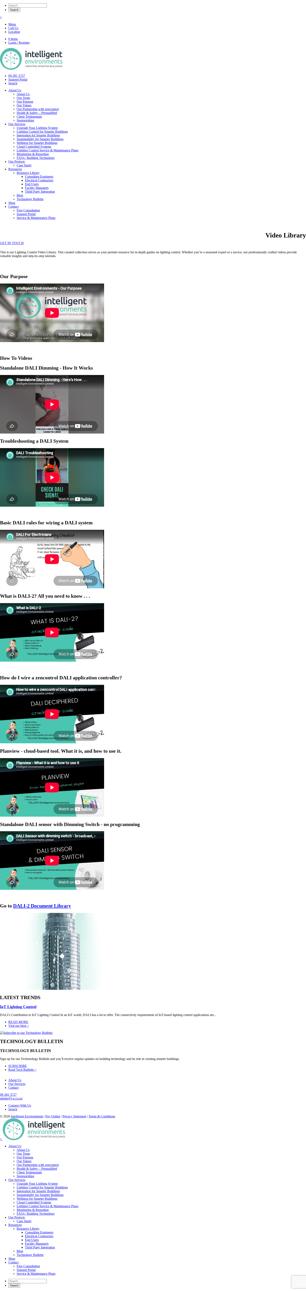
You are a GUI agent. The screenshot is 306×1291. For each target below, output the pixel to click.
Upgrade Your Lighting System (37, 128)
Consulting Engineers (39, 176)
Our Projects (16, 161)
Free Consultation (28, 210)
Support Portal (17, 79)
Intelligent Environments (27, 1116)
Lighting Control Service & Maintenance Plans (47, 150)
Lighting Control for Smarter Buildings (42, 131)
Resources (15, 169)
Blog (20, 195)
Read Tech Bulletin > (22, 1069)
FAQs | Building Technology (36, 158)
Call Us (13, 28)
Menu (12, 24)
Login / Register (19, 42)
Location (14, 32)
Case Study (24, 165)
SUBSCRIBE (17, 1066)
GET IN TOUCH (12, 243)
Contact (13, 206)
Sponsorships (25, 120)
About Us (14, 90)
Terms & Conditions (101, 1116)
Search (12, 83)
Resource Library (28, 173)
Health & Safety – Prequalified (37, 113)
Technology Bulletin (30, 199)
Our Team (23, 98)
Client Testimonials (29, 116)
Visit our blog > (18, 1025)
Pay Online (52, 1116)
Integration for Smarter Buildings (38, 135)
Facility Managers (37, 188)
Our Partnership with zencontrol (38, 109)
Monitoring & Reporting (33, 154)
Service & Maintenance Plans (36, 218)
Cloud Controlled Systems (34, 146)
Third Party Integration (40, 191)
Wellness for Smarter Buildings (37, 143)
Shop (11, 203)
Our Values (24, 105)
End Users (32, 184)
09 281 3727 (16, 75)
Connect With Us (19, 1105)
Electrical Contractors (39, 180)
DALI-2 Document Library (42, 906)
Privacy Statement (74, 1116)
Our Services (16, 124)
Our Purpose (25, 101)
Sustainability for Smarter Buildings (40, 139)
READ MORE (18, 1022)
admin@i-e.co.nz (11, 1098)
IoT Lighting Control (18, 1007)
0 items (13, 39)
